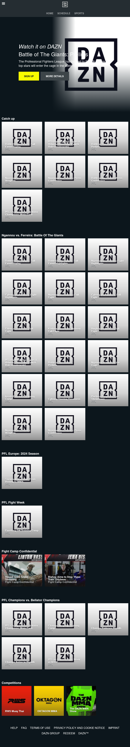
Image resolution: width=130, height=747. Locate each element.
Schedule (63, 13)
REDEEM (69, 733)
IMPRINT (114, 728)
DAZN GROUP (51, 733)
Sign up (29, 76)
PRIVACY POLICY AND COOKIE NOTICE (79, 728)
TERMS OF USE (40, 728)
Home (49, 13)
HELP (14, 728)
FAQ (24, 728)
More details (55, 76)
